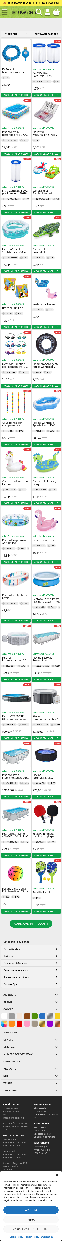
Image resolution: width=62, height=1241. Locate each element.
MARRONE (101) (27, 1016)
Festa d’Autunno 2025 (19, 2)
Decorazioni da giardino (16, 970)
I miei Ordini (40, 1130)
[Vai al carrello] (56, 13)
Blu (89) (41, 1016)
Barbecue (8, 955)
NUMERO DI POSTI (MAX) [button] (18, 1054)
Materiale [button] (9, 1047)
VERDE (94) (35, 1016)
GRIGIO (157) (12, 1016)
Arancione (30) (12, 1024)
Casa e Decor (40, 1152)
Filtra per (10, 34)
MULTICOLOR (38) (4, 1024)
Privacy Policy (32, 1236)
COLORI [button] (8, 1009)
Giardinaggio (40, 1146)
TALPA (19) (35, 1024)
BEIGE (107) (19, 1016)
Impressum (47, 1236)
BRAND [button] (7, 1002)
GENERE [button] (8, 1039)
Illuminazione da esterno (16, 977)
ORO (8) (41, 1024)
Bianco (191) (4, 1016)
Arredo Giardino (12, 948)
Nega (31, 1219)
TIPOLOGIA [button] (10, 1090)
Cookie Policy (16, 1236)
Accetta (31, 1210)
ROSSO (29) (19, 1024)
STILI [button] (6, 1076)
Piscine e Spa (10, 984)
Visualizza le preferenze (31, 1229)
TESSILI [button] (7, 1083)
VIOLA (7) (50, 1024)
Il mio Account (41, 1127)
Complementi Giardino (15, 963)
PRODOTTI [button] (9, 1068)
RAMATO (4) (58, 1024)
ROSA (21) (27, 1024)
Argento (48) (50, 1016)
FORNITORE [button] (10, 1032)
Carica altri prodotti (31, 923)
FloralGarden (22, 12)
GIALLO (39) (58, 1016)
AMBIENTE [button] (9, 994)
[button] (57, 1175)
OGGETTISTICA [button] (12, 1061)
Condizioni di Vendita (44, 1136)
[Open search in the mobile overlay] (39, 12)
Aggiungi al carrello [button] (16, 95)
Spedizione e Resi (42, 1133)
